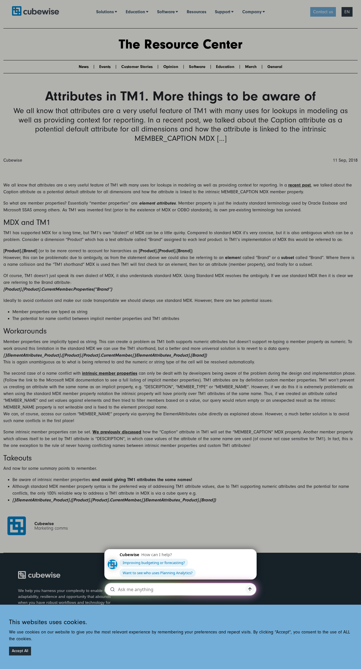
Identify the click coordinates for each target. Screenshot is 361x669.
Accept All (20, 651)
